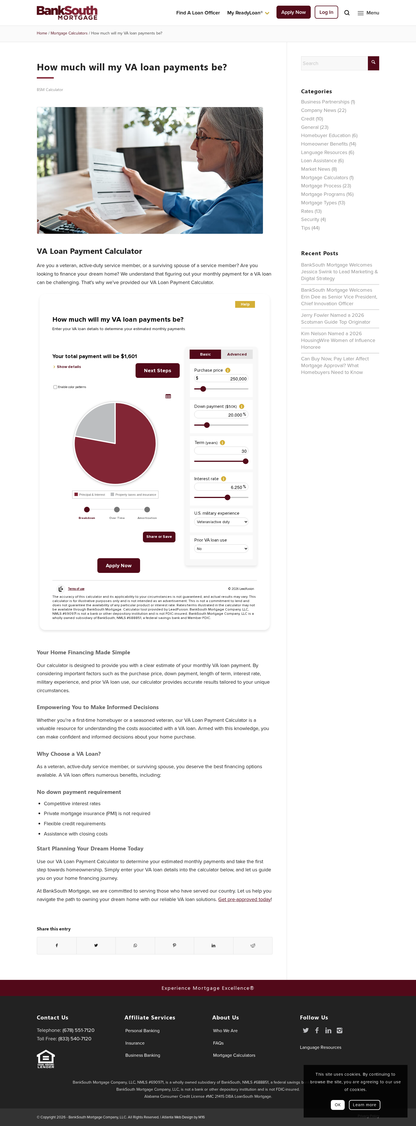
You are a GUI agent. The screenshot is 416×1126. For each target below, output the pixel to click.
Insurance (135, 1043)
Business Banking (142, 1055)
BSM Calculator (50, 89)
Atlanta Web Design (177, 1117)
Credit (307, 118)
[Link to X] (305, 1030)
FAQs (218, 1043)
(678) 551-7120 (79, 1030)
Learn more (364, 1105)
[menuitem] (198, 12)
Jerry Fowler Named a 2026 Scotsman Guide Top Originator (335, 318)
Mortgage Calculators (69, 33)
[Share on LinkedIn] (213, 945)
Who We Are (225, 1030)
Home (42, 33)
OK (338, 1105)
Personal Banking (142, 1030)
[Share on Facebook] (56, 945)
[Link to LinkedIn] (328, 1030)
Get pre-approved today (244, 899)
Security (310, 219)
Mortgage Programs (323, 194)
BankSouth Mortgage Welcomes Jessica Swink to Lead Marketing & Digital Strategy (339, 271)
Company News (318, 110)
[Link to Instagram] (339, 1030)
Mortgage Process (321, 185)
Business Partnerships (325, 101)
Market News (315, 169)
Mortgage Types (319, 202)
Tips (305, 227)
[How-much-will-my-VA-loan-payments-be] (155, 170)
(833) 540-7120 (74, 1038)
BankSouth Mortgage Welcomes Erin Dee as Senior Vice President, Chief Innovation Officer (339, 296)
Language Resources (324, 152)
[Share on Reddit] (253, 945)
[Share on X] (96, 945)
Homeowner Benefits (324, 144)
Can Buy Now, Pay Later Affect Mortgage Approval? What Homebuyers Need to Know (335, 365)
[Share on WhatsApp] (135, 945)
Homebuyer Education (326, 135)
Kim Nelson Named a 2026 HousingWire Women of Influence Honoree (338, 340)
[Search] (347, 12)
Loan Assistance (319, 160)
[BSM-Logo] (67, 12)
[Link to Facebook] (317, 1030)
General (310, 127)
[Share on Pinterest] (174, 945)
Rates (307, 211)
